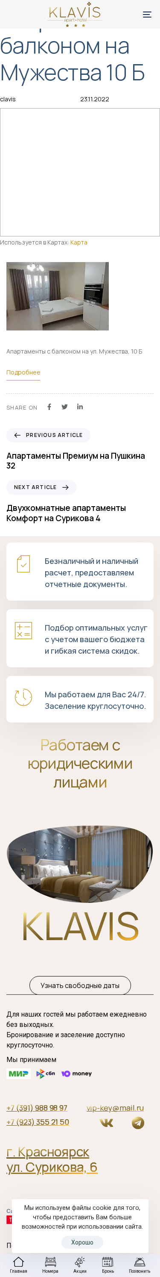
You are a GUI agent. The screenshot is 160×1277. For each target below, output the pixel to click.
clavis (8, 99)
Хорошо (82, 1242)
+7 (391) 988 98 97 (36, 1108)
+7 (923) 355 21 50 (37, 1122)
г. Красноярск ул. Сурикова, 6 (52, 1159)
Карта (78, 242)
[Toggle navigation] (127, 14)
